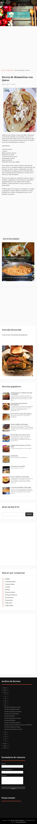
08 (5, 701)
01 (5, 741)
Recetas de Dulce (10, 592)
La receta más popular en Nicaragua (21, 487)
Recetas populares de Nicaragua (20, 477)
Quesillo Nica (14, 456)
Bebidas (7, 579)
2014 (4, 748)
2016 (4, 743)
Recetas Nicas (9, 597)
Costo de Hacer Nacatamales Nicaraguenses (15, 335)
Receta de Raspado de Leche (12, 707)
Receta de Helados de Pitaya (12, 727)
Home (3, 70)
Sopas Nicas (8, 603)
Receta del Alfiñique (9, 720)
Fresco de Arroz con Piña (18, 466)
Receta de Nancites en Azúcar (12, 718)
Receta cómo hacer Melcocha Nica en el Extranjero (18, 725)
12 (5, 694)
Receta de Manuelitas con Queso (17, 79)
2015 (4, 746)
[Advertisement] (18, 48)
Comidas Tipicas (10, 70)
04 (5, 734)
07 (5, 703)
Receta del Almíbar (9, 716)
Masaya (7, 589)
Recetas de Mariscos (11, 595)
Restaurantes (9, 600)
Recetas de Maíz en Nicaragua (19, 424)
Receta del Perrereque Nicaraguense (21, 414)
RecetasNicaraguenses (21, 822)
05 (5, 732)
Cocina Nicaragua (10, 581)
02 (5, 738)
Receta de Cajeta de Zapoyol (12, 722)
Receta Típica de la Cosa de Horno (20, 435)
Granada (7, 587)
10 (5, 698)
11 (5, 696)
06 (5, 705)
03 (5, 736)
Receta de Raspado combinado (13, 711)
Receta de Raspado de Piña (12, 709)
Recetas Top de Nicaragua (11, 713)
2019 (4, 688)
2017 (4, 692)
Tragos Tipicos (9, 605)
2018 (4, 690)
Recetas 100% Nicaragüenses (18, 820)
